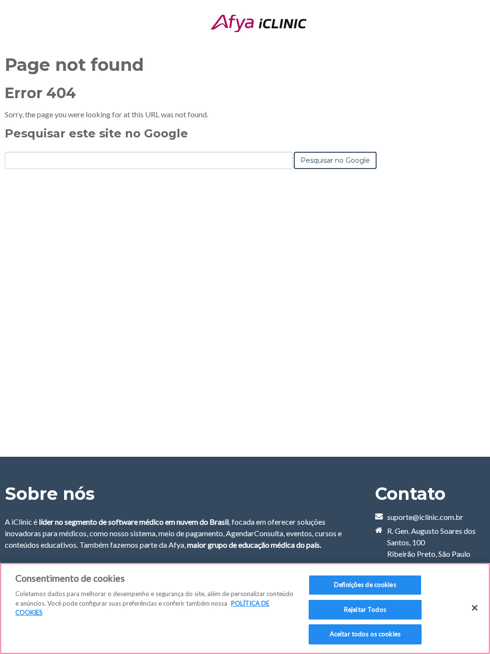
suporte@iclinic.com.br (425, 516)
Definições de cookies (365, 584)
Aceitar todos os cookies (365, 634)
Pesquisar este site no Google (96, 133)
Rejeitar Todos (365, 609)
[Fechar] (474, 608)
